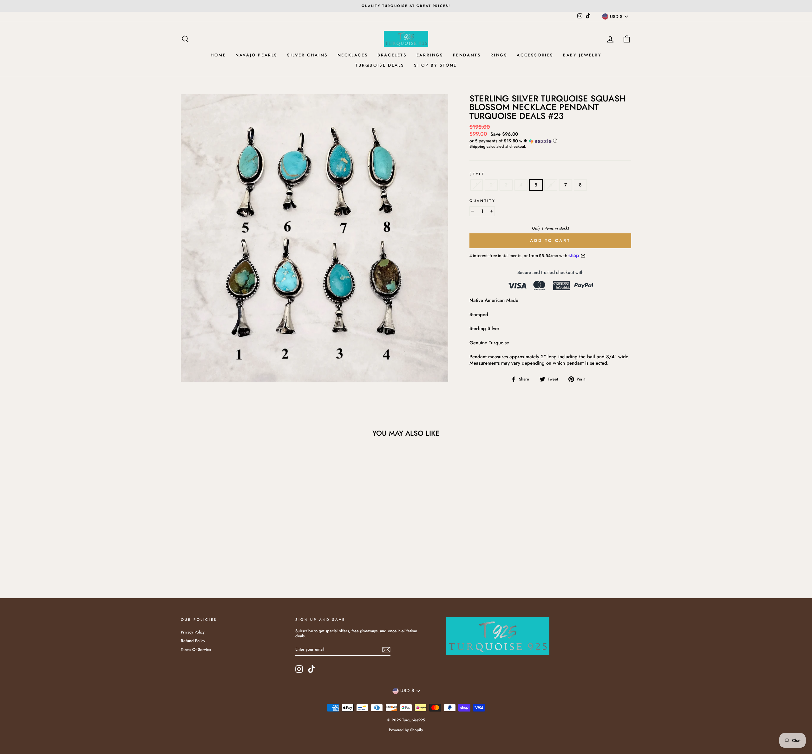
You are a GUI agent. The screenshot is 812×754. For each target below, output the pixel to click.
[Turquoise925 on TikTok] (311, 669)
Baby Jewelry (582, 55)
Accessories (535, 55)
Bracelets (392, 55)
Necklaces (352, 55)
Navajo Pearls (256, 55)
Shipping (477, 146)
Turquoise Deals (379, 65)
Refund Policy (193, 641)
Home (218, 55)
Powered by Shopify (406, 730)
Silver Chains (307, 55)
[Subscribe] (386, 649)
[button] (550, 141)
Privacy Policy (193, 632)
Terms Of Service (196, 650)
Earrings (429, 55)
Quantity (482, 200)
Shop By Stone (435, 65)
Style (477, 174)
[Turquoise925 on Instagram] (299, 669)
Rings (498, 55)
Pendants (467, 55)
